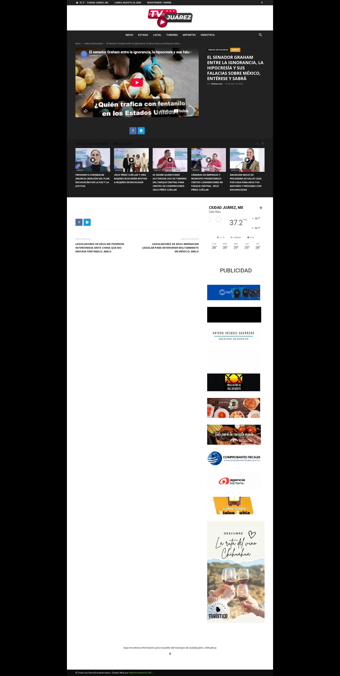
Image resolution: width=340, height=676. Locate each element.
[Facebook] (262, 2)
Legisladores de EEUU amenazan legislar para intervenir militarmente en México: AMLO (170, 247)
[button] (260, 35)
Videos (235, 50)
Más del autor (123, 143)
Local (157, 34)
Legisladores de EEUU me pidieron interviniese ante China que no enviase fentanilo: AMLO (99, 247)
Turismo (172, 34)
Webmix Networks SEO (140, 672)
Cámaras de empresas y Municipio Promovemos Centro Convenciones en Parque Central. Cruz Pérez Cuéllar (207, 182)
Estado (143, 34)
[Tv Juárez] (170, 17)
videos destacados (93, 43)
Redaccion (216, 83)
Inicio (129, 34)
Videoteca (208, 34)
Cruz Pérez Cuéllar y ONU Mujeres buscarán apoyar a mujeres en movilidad (130, 178)
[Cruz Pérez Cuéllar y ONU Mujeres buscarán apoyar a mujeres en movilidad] (131, 160)
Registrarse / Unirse (159, 2)
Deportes (189, 34)
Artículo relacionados (92, 143)
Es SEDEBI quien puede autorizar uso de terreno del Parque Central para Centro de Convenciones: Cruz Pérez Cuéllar (170, 182)
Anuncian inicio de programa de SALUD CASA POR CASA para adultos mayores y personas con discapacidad (246, 182)
